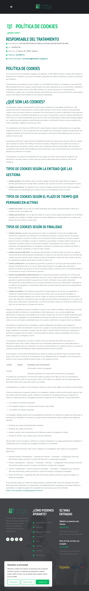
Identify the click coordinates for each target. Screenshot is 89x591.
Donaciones (40, 555)
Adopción (39, 527)
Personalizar (14, 582)
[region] (28, 574)
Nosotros (39, 536)
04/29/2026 (64, 527)
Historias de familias (43, 532)
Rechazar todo (28, 582)
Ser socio (39, 550)
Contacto (39, 546)
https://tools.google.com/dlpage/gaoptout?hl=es (24, 490)
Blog (38, 541)
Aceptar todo (42, 582)
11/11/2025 (64, 547)
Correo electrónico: (28, 59)
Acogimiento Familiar (43, 522)
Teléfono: (16, 55)
